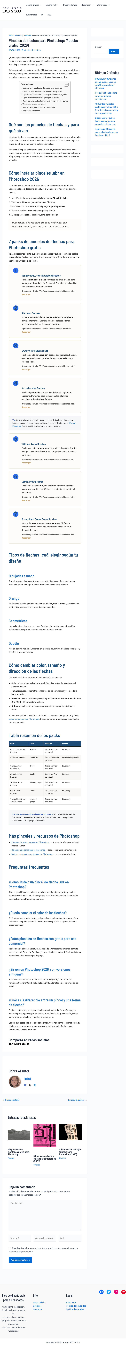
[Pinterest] (15, 1044)
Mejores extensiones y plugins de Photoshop (32, 854)
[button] (40, 5)
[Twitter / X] (30, 1084)
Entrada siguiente (77, 1100)
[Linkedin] (17, 1044)
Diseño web (51, 5)
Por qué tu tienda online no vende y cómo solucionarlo (106, 96)
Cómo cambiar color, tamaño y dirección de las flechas (45, 101)
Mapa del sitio (39, 1302)
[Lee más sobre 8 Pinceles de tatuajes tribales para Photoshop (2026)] (70, 1131)
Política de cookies (75, 1309)
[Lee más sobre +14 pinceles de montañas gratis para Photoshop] (19, 1131)
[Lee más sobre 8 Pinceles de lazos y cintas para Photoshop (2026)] (44, 1135)
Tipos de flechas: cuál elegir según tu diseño (41, 98)
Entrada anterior (11, 1100)
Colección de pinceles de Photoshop (28, 850)
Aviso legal (71, 1302)
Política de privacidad (76, 1306)
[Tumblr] (20, 1044)
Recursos (85, 5)
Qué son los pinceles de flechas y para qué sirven (43, 88)
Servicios (37, 1306)
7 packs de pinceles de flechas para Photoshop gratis (45, 94)
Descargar (26, 294)
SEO (49, 15)
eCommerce (31, 15)
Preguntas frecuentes (31, 110)
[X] (12, 1044)
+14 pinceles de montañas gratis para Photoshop (18, 1152)
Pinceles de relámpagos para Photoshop (30, 842)
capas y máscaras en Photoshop (24, 719)
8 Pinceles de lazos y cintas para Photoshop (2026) (44, 1159)
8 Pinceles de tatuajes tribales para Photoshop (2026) (70, 1152)
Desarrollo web (70, 5)
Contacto (37, 1309)
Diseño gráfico (32, 5)
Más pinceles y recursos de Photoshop (39, 107)
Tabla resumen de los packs (34, 104)
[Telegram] (28, 1044)
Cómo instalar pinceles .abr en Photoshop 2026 (42, 91)
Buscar (98, 47)
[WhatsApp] (25, 1044)
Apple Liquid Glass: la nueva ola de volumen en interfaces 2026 (106, 132)
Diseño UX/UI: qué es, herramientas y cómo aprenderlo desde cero (105, 121)
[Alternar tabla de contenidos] (65, 85)
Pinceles (11, 1158)
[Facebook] (10, 1044)
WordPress (102, 5)
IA (42, 15)
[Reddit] (23, 1044)
